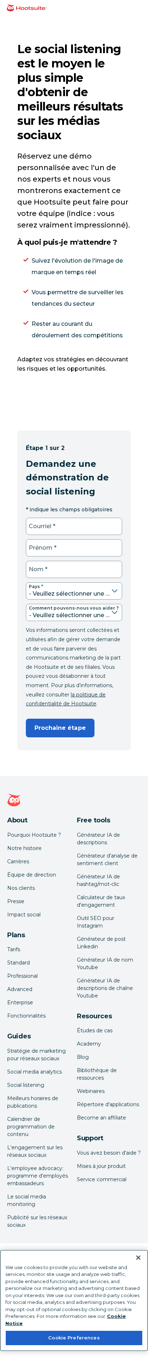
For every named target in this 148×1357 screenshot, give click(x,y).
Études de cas (94, 1030)
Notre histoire (24, 848)
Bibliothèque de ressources (97, 1074)
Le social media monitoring (26, 1200)
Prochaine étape (60, 727)
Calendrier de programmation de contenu (31, 1126)
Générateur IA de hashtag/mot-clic (98, 880)
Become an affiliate (101, 1117)
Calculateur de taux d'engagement (101, 901)
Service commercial (101, 1179)
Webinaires (91, 1091)
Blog (83, 1057)
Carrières (18, 861)
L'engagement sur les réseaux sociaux (35, 1151)
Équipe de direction (31, 875)
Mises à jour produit (101, 1166)
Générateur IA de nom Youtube (105, 964)
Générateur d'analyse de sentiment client (107, 860)
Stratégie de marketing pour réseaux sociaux (36, 1055)
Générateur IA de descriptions (98, 839)
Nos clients (21, 888)
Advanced (19, 989)
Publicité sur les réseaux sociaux (37, 1221)
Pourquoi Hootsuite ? (34, 835)
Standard (18, 962)
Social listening (25, 1085)
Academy (89, 1044)
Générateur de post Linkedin (101, 943)
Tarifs (13, 949)
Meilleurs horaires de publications (32, 1102)
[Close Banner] (138, 1258)
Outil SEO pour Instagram (95, 922)
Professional (22, 976)
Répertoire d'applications (108, 1104)
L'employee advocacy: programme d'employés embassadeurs (37, 1176)
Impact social (24, 914)
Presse (15, 901)
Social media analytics (34, 1072)
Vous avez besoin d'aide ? (109, 1153)
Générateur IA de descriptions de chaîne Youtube (105, 988)
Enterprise (20, 1002)
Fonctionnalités (26, 1016)
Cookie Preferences (74, 1337)
